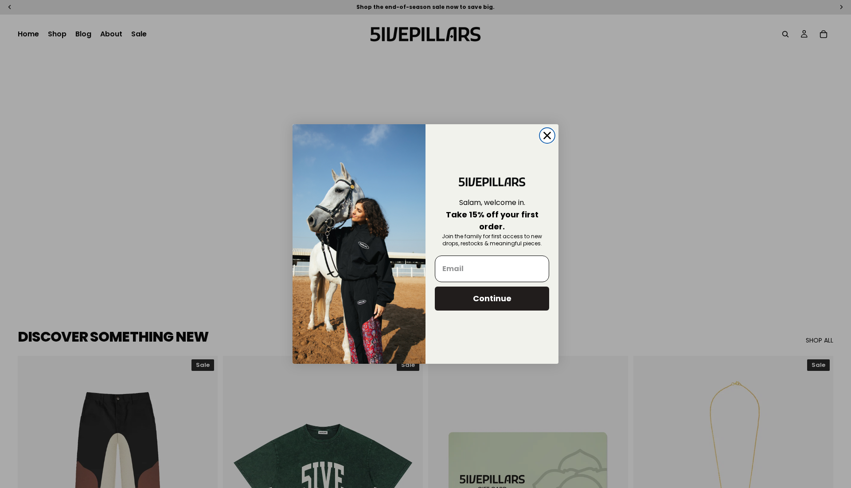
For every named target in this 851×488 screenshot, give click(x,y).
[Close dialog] (547, 135)
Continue (492, 298)
